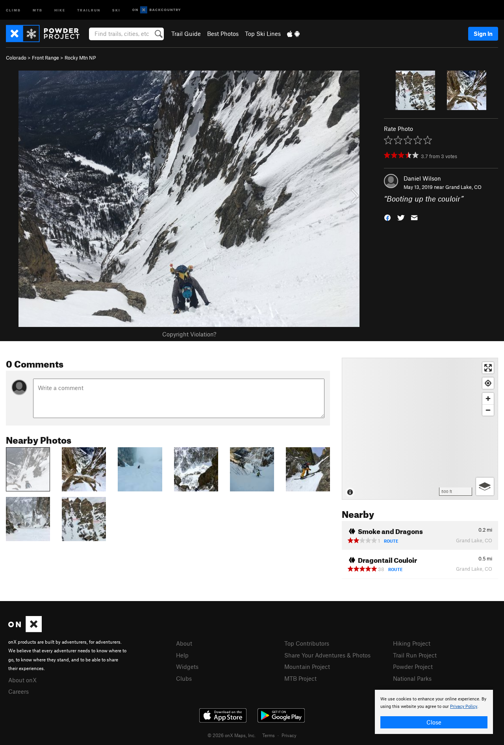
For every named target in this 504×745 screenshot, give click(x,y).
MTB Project (300, 678)
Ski (116, 9)
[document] (433, 711)
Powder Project (413, 666)
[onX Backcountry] (156, 10)
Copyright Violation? (189, 334)
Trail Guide (186, 33)
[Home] (46, 33)
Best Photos (223, 33)
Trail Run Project (415, 655)
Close (433, 722)
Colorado (16, 57)
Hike (59, 9)
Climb (13, 9)
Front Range (45, 57)
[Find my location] (488, 383)
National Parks (412, 678)
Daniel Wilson (422, 178)
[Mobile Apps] (293, 33)
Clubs (184, 678)
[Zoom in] (488, 398)
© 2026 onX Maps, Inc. (232, 735)
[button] (387, 217)
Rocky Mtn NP (80, 57)
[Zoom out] (488, 410)
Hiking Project (411, 643)
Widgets (187, 666)
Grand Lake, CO (463, 187)
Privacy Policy (463, 706)
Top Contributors (306, 643)
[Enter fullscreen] (488, 367)
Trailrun (88, 9)
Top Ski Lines (263, 33)
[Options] (485, 486)
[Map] (420, 428)
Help (182, 655)
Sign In (483, 33)
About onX (22, 679)
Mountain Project (307, 666)
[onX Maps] (25, 629)
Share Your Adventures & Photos (327, 655)
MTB (38, 9)
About (184, 643)
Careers (18, 691)
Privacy (289, 735)
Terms (268, 735)
